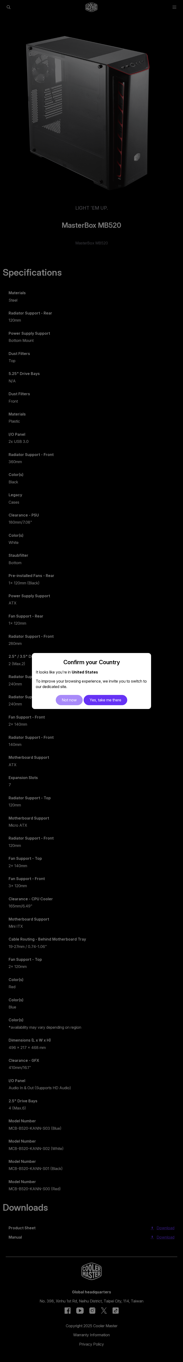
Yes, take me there (105, 700)
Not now (69, 700)
